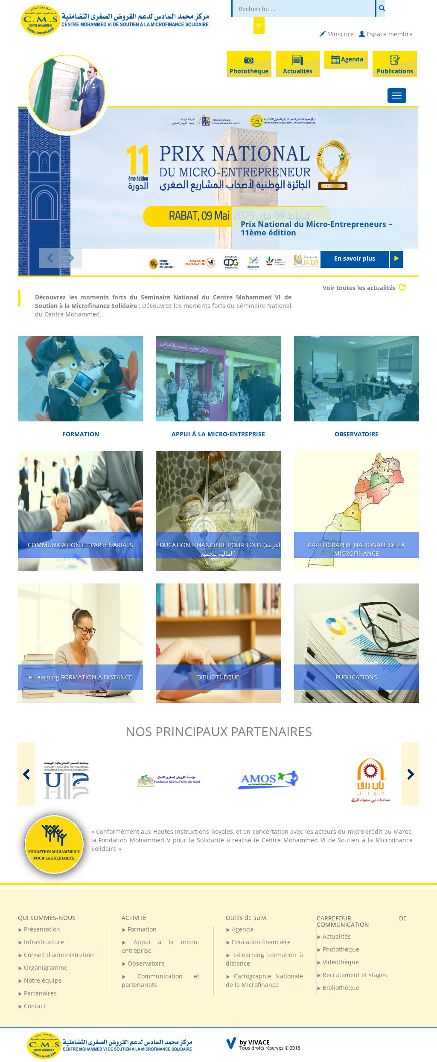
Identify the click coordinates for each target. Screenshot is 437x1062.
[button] (49, 258)
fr (259, 25)
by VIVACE (254, 1042)
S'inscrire (340, 34)
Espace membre (389, 34)
